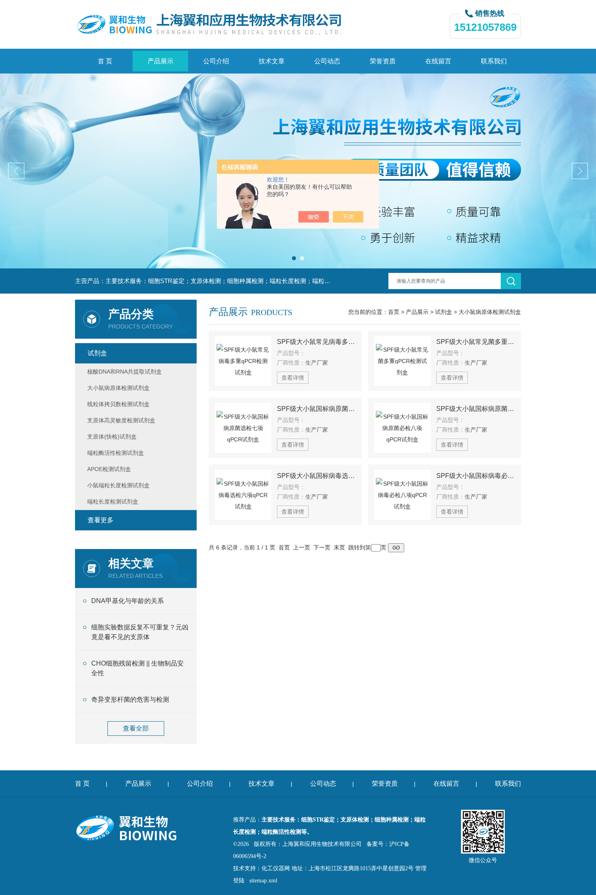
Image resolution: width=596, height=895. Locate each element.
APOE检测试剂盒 (109, 469)
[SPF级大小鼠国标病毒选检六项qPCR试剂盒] (243, 495)
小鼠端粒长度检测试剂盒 (118, 485)
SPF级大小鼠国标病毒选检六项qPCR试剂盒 (316, 475)
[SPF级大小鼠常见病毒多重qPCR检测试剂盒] (243, 361)
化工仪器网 (276, 868)
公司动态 (327, 61)
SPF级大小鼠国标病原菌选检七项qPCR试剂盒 (316, 408)
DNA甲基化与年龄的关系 (127, 600)
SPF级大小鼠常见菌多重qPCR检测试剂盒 (475, 341)
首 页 (105, 61)
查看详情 (292, 377)
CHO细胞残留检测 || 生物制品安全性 (137, 668)
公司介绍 (216, 61)
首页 (393, 312)
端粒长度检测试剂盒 (112, 501)
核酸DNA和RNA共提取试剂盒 (124, 371)
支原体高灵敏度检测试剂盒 (121, 420)
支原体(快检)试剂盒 (112, 436)
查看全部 (136, 728)
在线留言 (438, 61)
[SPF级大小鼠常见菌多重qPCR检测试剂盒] (402, 361)
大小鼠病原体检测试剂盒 (490, 312)
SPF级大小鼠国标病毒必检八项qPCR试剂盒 (475, 475)
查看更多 (101, 520)
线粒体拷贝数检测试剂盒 (118, 404)
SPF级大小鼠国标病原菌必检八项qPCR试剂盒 (475, 408)
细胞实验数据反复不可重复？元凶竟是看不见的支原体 (140, 632)
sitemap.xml (263, 881)
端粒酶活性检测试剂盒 (115, 453)
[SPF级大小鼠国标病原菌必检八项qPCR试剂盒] (402, 428)
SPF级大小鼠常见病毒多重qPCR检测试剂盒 (316, 341)
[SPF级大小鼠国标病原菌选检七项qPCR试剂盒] (243, 428)
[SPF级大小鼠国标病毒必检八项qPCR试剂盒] (402, 495)
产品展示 (161, 61)
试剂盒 (443, 312)
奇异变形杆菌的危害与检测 (130, 699)
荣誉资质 (383, 61)
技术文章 (272, 61)
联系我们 (494, 61)
